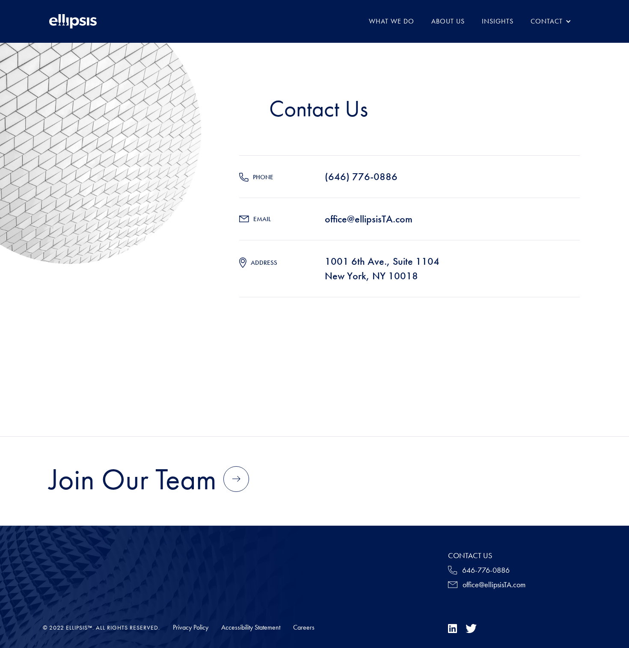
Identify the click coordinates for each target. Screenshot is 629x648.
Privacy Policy (190, 627)
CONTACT (547, 21)
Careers (303, 627)
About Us (448, 21)
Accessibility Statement (250, 627)
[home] (73, 21)
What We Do (391, 21)
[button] (551, 21)
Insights (497, 21)
